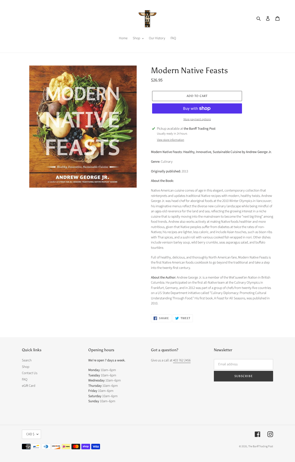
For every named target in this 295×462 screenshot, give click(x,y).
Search (27, 360)
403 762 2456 (182, 360)
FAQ (24, 379)
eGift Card (28, 385)
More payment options (197, 119)
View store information (170, 140)
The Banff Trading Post (260, 446)
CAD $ (30, 434)
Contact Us (29, 373)
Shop (25, 366)
